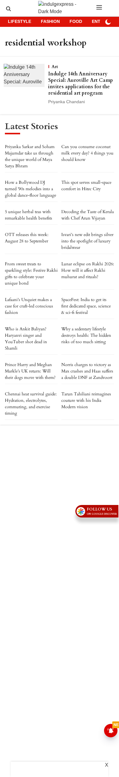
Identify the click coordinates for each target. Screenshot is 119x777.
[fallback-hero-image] (26, 84)
